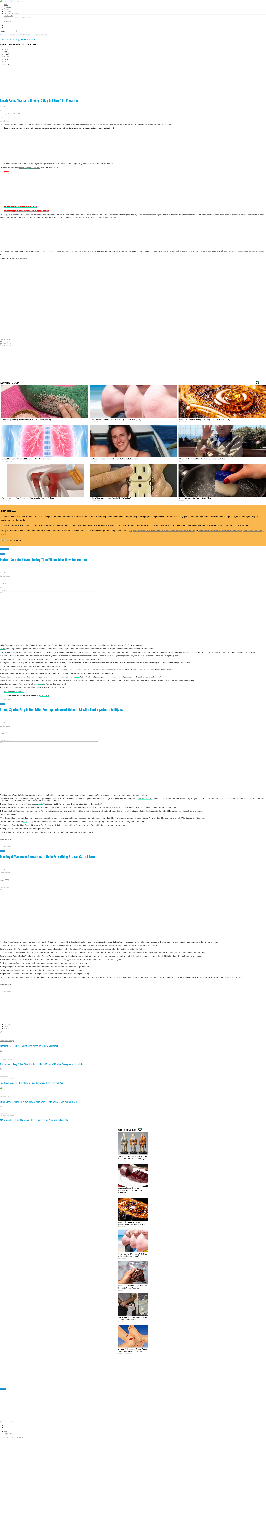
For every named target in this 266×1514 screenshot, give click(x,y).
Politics (6, 59)
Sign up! (6, 54)
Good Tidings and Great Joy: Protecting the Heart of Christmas (58, 251)
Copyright (7, 11)
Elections (6, 56)
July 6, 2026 (44, 695)
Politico (3, 649)
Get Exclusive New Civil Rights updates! (18, 18)
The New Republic (145, 799)
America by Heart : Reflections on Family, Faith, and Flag (244, 251)
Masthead (7, 7)
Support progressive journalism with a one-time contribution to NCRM (162, 531)
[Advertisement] (133, 81)
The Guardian (15, 945)
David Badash (5, 121)
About (6, 5)
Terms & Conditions (11, 14)
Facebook (23, 258)
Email (4, 293)
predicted (41, 684)
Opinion (6, 64)
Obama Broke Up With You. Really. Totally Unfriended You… (95, 217)
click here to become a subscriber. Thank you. (220, 531)
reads (40, 804)
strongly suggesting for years (29, 168)
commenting (20, 680)
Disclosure (7, 9)
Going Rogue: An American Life (199, 251)
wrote (77, 677)
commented (35, 832)
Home (6, 49)
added (8, 825)
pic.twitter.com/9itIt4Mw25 (14, 691)
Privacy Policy (9, 16)
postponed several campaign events (22, 687)
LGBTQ (6, 61)
